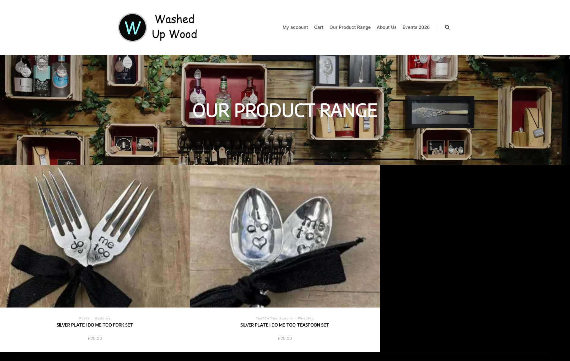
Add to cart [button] (95, 233)
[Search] (447, 27)
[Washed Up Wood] (158, 27)
